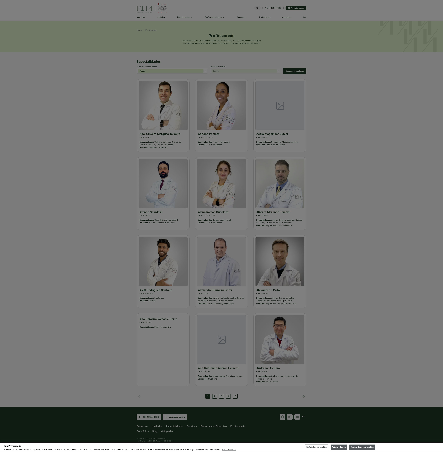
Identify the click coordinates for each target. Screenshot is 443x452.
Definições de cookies (316, 447)
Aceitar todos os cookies (362, 447)
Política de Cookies (229, 449)
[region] (221, 447)
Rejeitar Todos (339, 447)
